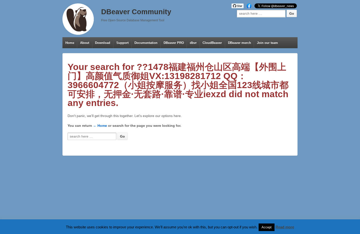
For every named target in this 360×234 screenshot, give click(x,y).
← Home (100, 126)
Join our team (267, 43)
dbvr (193, 43)
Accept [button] (267, 227)
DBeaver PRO (174, 43)
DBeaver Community (136, 12)
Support (122, 43)
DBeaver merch (239, 43)
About (84, 43)
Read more (285, 227)
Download (102, 43)
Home (69, 43)
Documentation (145, 43)
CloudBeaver (212, 43)
